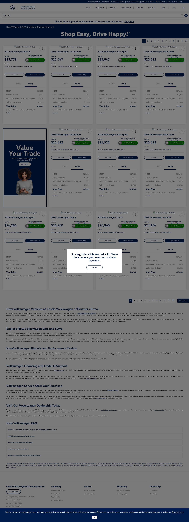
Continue (94, 267)
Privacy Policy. (178, 512)
